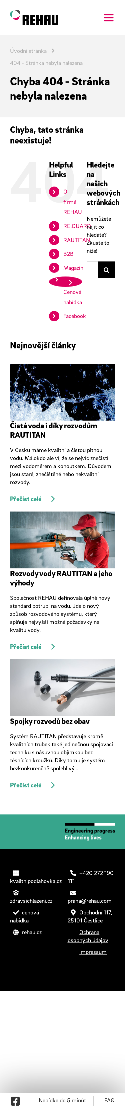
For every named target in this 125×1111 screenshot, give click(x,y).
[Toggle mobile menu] (109, 16)
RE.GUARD (77, 225)
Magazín (73, 267)
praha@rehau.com (90, 900)
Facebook (74, 315)
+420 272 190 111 (91, 876)
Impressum (93, 951)
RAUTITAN (76, 239)
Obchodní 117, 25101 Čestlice (90, 916)
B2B (68, 253)
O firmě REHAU (72, 201)
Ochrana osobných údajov (88, 935)
